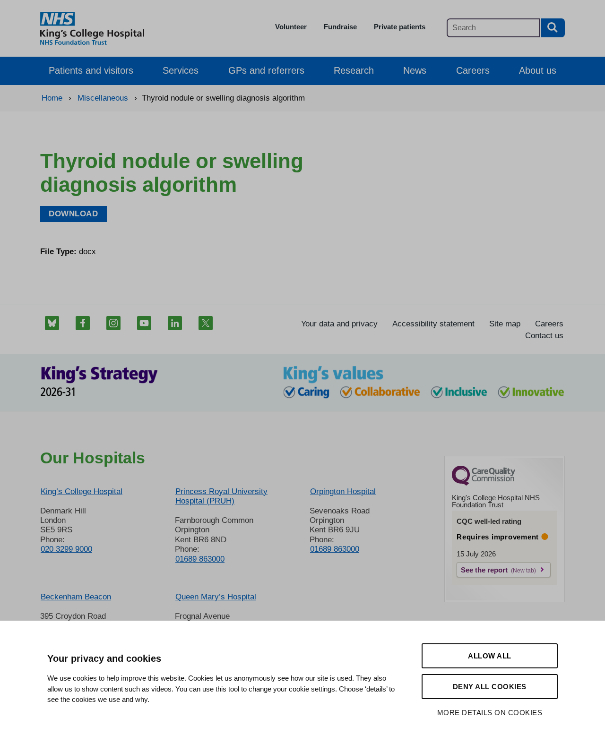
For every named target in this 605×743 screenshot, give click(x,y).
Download (73, 213)
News (414, 70)
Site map (504, 323)
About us (537, 70)
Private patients (399, 27)
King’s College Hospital (81, 491)
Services (181, 70)
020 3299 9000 (66, 549)
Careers (473, 70)
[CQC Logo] (483, 483)
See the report (484, 570)
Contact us (544, 335)
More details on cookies (490, 713)
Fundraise (340, 27)
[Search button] (553, 27)
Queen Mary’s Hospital (215, 596)
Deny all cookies (490, 687)
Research (354, 70)
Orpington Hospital (343, 491)
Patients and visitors (91, 70)
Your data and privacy (339, 323)
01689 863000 (200, 559)
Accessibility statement (433, 323)
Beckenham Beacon (76, 596)
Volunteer (291, 27)
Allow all (489, 656)
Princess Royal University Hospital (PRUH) (221, 496)
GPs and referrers (266, 70)
